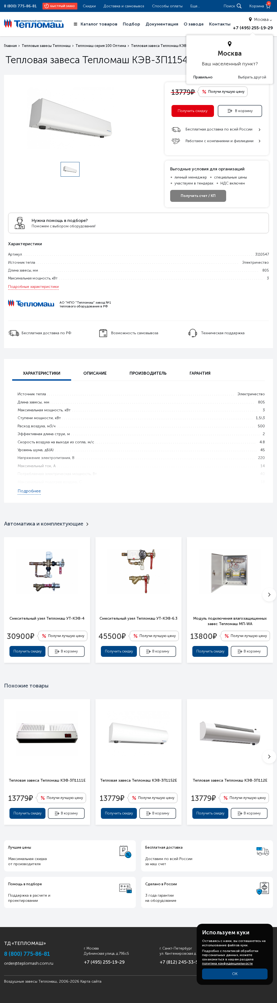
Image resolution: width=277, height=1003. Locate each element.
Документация (162, 24)
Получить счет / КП (198, 196)
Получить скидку (192, 111)
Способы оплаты (167, 6)
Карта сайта (90, 981)
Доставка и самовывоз (124, 6)
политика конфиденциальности (227, 963)
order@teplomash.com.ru (28, 963)
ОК (235, 974)
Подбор (131, 24)
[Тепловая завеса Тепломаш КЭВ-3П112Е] (230, 733)
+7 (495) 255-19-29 (253, 27)
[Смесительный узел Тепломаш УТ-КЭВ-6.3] (138, 571)
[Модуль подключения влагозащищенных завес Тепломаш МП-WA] (230, 571)
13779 (20, 798)
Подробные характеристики (33, 286)
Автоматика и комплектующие (43, 523)
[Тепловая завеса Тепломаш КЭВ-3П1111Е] (47, 733)
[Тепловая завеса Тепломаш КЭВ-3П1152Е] (138, 733)
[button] (269, 595)
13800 (203, 636)
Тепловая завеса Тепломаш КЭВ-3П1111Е (47, 780)
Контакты (219, 24)
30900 (20, 636)
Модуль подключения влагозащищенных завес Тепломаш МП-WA (230, 621)
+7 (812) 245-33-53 (180, 962)
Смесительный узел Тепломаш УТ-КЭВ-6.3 (138, 618)
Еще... (195, 6)
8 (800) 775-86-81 (20, 6)
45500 (112, 636)
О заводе (194, 24)
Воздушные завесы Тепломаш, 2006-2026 (41, 981)
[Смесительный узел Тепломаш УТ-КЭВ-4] (47, 571)
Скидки (89, 6)
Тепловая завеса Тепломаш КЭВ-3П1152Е (138, 780)
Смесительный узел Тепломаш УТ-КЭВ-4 (47, 618)
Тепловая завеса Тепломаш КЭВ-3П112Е (230, 780)
